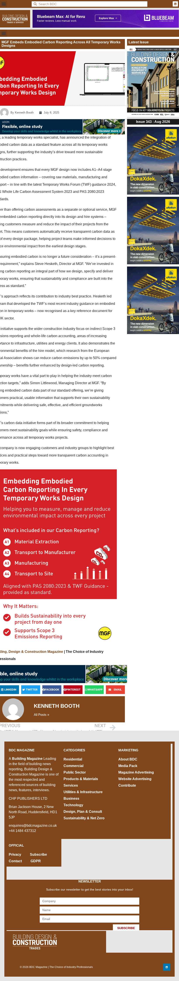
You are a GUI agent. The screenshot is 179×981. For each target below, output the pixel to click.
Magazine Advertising (136, 772)
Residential (73, 759)
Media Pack (127, 766)
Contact (15, 861)
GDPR (36, 861)
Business (71, 798)
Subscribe (38, 854)
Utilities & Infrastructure (83, 792)
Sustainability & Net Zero (84, 818)
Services (71, 785)
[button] (3, 4)
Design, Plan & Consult (83, 811)
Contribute (127, 785)
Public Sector (75, 772)
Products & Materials (81, 779)
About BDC (127, 759)
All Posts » (41, 714)
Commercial (73, 766)
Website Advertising (134, 779)
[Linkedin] (175, 4)
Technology (73, 805)
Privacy (15, 854)
